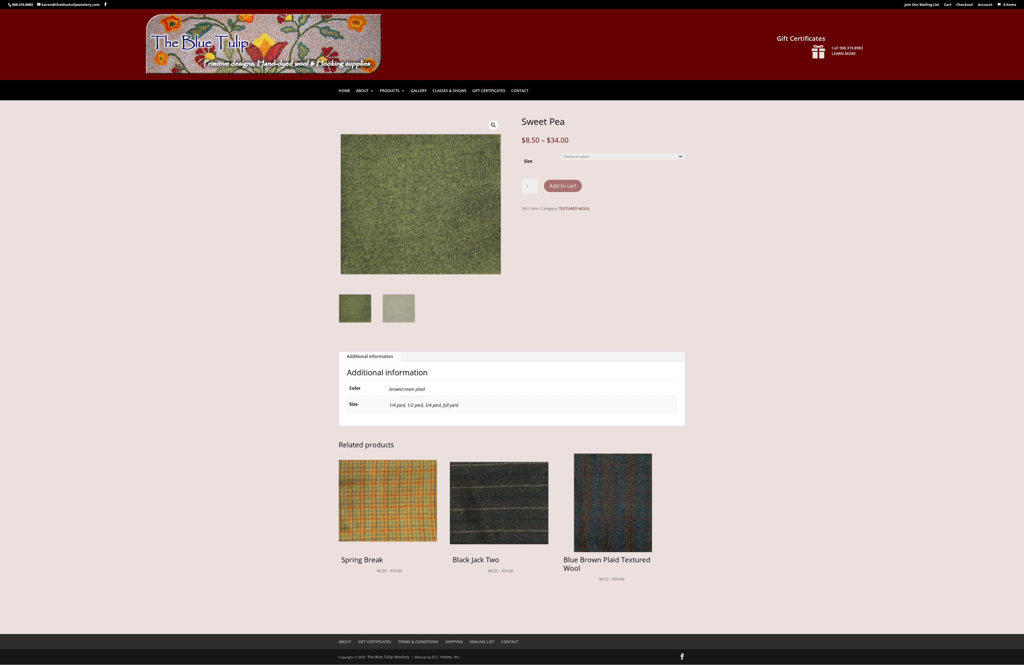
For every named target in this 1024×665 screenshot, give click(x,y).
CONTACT (520, 91)
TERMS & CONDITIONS (418, 641)
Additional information (370, 356)
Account (985, 5)
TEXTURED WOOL (574, 208)
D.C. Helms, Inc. (446, 656)
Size (528, 161)
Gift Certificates (801, 38)
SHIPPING (454, 641)
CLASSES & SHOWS (449, 91)
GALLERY (419, 91)
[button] (493, 125)
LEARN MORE (844, 53)
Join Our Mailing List (922, 5)
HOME (344, 91)
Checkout (964, 5)
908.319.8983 (22, 4)
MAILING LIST (482, 641)
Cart (947, 5)
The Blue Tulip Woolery (388, 656)
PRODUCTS (389, 91)
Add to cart (563, 185)
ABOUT (362, 91)
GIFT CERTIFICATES (488, 91)
